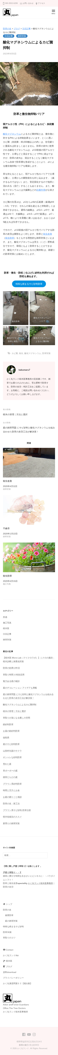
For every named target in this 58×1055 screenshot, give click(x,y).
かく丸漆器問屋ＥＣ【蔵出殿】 (17, 983)
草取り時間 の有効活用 (13, 675)
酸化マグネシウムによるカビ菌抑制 (19, 704)
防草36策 (7, 932)
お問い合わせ (28, 3)
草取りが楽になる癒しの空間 (16, 718)
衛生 (21, 353)
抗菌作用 (40, 190)
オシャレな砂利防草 (12, 757)
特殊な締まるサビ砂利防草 (29, 284)
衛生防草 (9, 238)
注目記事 (8, 36)
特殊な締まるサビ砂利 (13, 926)
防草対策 (46, 353)
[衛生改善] (29, 462)
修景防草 (9, 915)
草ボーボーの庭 (10, 771)
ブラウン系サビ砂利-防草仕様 (17, 810)
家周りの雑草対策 (11, 823)
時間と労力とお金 (11, 790)
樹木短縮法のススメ (12, 817)
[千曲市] (29, 510)
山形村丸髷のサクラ (12, 751)
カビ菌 (15, 353)
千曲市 (6, 528)
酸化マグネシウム (12, 134)
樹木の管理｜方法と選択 (15, 414)
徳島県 (6, 738)
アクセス (41, 3)
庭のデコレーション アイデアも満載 (20, 688)
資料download (9, 972)
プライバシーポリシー (13, 978)
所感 (5, 617)
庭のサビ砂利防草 (11, 744)
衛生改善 (47, 234)
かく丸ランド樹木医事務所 (40, 883)
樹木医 (6, 628)
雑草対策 (22, 36)
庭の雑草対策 (11, 921)
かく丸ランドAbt (11, 955)
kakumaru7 (24, 370)
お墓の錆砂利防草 (11, 731)
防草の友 (7, 910)
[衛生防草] (29, 557)
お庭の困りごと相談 (12, 797)
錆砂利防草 (8, 724)
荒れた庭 (7, 764)
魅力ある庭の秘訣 (11, 681)
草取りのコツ (9, 938)
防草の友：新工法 (11, 803)
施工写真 (7, 623)
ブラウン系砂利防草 (12, 784)
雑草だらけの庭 (10, 777)
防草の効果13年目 (11, 668)
